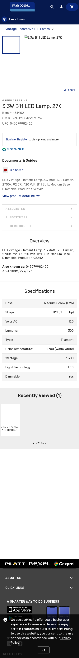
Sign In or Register (17, 139)
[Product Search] (52, 6)
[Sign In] (61, 6)
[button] (11, 45)
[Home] (24, 6)
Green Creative (14, 100)
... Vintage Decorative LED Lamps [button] (26, 29)
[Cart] (72, 7)
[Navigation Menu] (5, 6)
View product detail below (21, 196)
